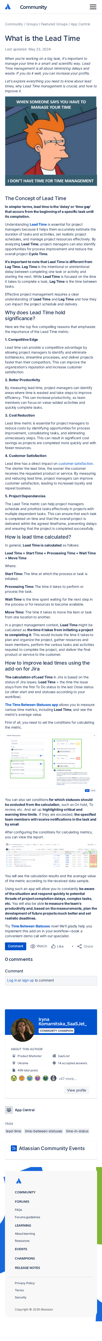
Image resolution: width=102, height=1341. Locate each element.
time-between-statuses (43, 1131)
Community (33, 6)
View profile (76, 1090)
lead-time (13, 1131)
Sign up (28, 980)
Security (20, 1297)
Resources (22, 1241)
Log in (12, 980)
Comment (15, 946)
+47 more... (67, 1078)
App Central (80, 24)
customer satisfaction (75, 463)
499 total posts (28, 1070)
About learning (25, 1233)
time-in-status (77, 1131)
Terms (19, 1290)
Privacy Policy (25, 1283)
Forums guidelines (27, 1217)
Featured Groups (54, 24)
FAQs (18, 1210)
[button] (51, 141)
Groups (32, 24)
